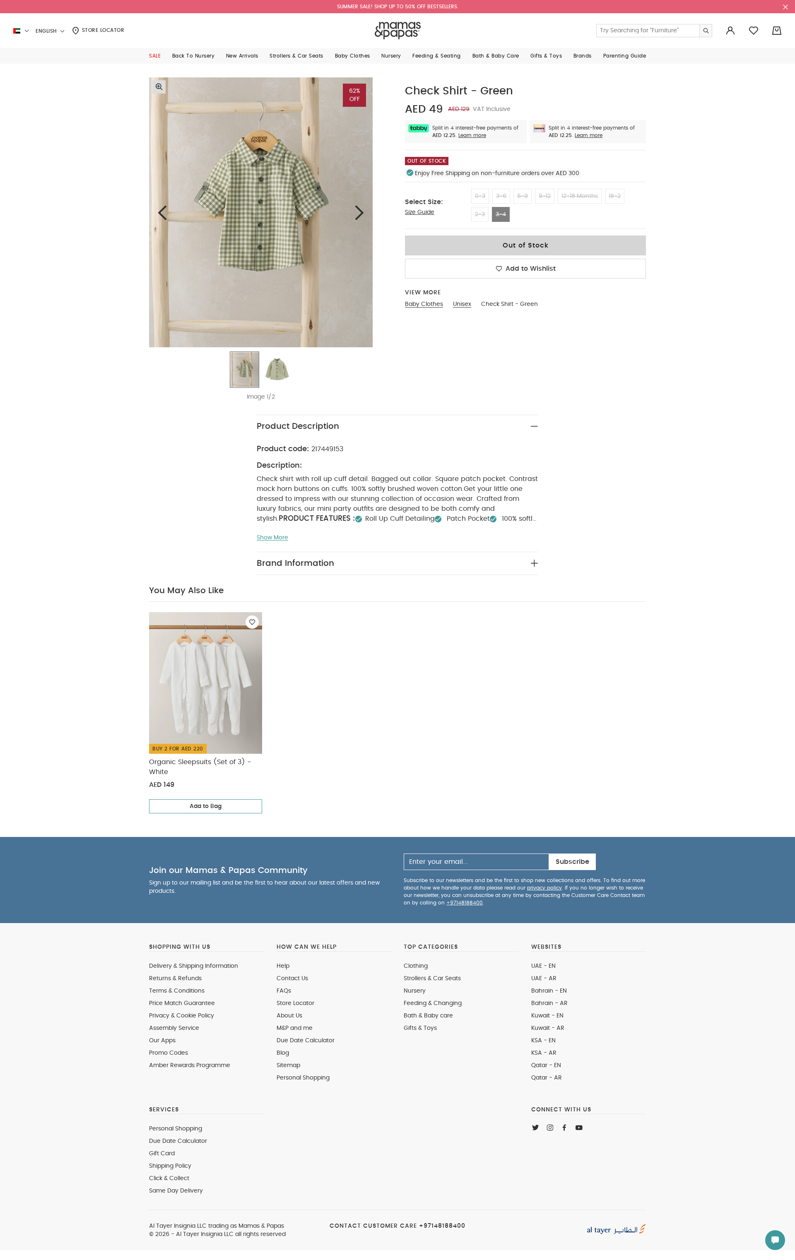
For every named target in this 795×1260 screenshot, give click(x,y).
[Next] (359, 212)
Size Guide (419, 212)
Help (283, 966)
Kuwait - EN (547, 1016)
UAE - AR (543, 978)
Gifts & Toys (420, 1028)
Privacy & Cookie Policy (181, 1016)
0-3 (480, 196)
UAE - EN (543, 966)
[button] (155, 56)
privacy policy (544, 887)
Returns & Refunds (175, 978)
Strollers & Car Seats (432, 978)
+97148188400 (464, 902)
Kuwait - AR (547, 1028)
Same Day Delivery (176, 1191)
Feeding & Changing (433, 1003)
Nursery (415, 991)
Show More (272, 538)
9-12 (545, 196)
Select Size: (424, 202)
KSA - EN (543, 1041)
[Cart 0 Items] (777, 30)
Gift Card (162, 1154)
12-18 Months (579, 196)
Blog (283, 1053)
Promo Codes (168, 1053)
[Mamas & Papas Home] (398, 30)
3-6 (501, 196)
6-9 (522, 196)
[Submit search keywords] (705, 30)
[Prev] (162, 212)
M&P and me (295, 1028)
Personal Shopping (303, 1078)
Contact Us (292, 978)
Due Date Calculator (306, 1041)
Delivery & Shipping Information (193, 966)
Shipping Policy (170, 1166)
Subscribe (572, 861)
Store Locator (102, 30)
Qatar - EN (546, 1065)
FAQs (284, 991)
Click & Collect (169, 1178)
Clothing (416, 966)
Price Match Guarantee (182, 1003)
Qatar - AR (546, 1078)
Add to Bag (206, 806)
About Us (289, 1016)
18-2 (615, 196)
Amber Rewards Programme (189, 1065)
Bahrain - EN (549, 991)
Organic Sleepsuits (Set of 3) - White (200, 767)
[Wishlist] (252, 622)
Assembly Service (174, 1028)
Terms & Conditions (177, 991)
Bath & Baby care (428, 1016)
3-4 (501, 214)
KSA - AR (543, 1053)
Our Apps (162, 1041)
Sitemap (288, 1065)
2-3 (480, 214)
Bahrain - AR (549, 1003)
